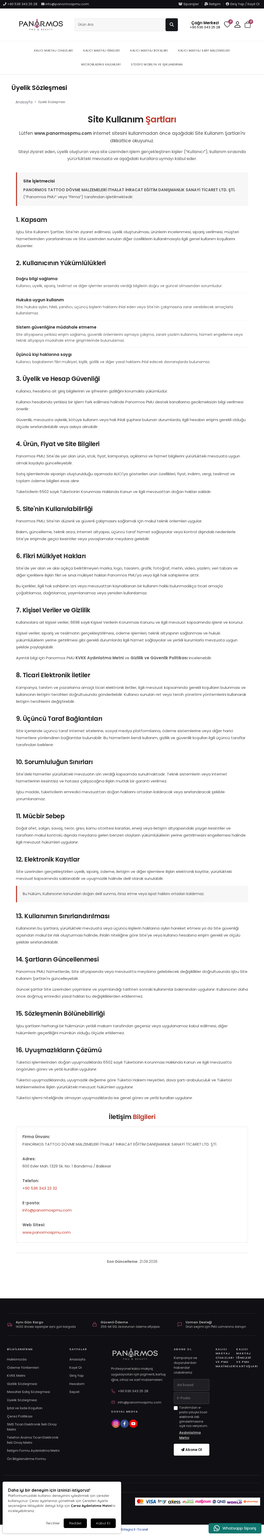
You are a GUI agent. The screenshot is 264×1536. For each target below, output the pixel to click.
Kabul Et (103, 1523)
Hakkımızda (17, 1359)
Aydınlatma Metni (190, 1435)
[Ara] (172, 24)
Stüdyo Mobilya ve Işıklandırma (157, 64)
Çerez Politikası (19, 1416)
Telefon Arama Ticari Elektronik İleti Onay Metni (33, 1440)
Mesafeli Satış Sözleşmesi (28, 1391)
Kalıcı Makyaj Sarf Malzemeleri (204, 50)
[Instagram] (115, 1423)
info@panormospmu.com (67, 4)
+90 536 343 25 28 (22, 4)
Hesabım (77, 1383)
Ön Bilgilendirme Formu (26, 1458)
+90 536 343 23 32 (39, 1188)
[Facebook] (124, 1423)
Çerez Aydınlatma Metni (91, 1506)
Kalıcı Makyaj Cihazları (53, 50)
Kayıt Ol (75, 1367)
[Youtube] (133, 1423)
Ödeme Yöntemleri (23, 1367)
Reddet (75, 1523)
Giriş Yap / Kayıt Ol (244, 4)
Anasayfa (23, 102)
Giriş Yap (76, 1375)
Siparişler (191, 4)
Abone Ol (193, 1449)
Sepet (74, 1391)
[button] (247, 24)
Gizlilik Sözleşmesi (22, 1383)
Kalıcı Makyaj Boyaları (149, 50)
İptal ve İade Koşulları (25, 1408)
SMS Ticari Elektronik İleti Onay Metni (32, 1427)
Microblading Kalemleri (101, 64)
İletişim (214, 4)
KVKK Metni (16, 1375)
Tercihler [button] (53, 1523)
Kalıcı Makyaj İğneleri (101, 50)
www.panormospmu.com (46, 1232)
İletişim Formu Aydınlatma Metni (33, 1450)
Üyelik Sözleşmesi (22, 1400)
